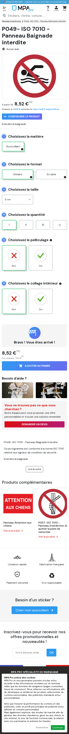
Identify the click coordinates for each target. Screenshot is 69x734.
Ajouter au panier (37, 365)
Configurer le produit (24, 116)
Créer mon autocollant (32, 610)
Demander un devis (34, 424)
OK (51, 653)
